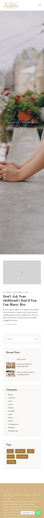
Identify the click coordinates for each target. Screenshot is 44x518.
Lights (10, 414)
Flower (10, 405)
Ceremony (11, 398)
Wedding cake (13, 431)
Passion (10, 418)
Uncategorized (13, 424)
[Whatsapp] (38, 512)
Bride (10, 451)
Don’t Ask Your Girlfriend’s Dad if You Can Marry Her (19, 300)
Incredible (11, 411)
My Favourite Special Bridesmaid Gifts (24, 365)
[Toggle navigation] (39, 5)
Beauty (10, 395)
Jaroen (9, 292)
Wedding (11, 428)
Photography (22, 457)
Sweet (10, 421)
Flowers (11, 408)
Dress (10, 401)
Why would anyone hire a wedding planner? (26, 373)
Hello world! (21, 359)
